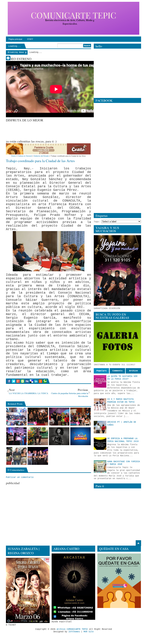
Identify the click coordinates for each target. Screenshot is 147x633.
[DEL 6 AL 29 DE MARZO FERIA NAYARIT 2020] (80, 436)
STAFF (30, 39)
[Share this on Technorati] (45, 381)
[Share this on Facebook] (9, 381)
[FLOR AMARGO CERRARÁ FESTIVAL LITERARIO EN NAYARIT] (59, 436)
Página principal (15, 39)
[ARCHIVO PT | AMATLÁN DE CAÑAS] (100, 427)
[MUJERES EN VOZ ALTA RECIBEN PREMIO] (38, 417)
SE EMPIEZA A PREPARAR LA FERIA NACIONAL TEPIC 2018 (123, 440)
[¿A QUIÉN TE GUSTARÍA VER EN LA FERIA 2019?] (100, 381)
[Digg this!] (27, 381)
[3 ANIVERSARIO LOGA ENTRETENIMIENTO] (16, 417)
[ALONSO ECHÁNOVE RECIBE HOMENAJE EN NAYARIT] (16, 436)
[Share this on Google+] (18, 381)
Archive (133, 371)
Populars (101, 371)
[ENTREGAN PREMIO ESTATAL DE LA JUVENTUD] (16, 456)
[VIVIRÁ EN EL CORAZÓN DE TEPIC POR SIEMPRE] (38, 436)
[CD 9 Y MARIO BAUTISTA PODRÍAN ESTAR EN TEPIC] (100, 404)
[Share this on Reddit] (40, 381)
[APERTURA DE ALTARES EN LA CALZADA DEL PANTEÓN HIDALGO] (38, 456)
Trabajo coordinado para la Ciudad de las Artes (40, 160)
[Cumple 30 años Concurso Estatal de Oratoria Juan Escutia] (80, 417)
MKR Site (89, 631)
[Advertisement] (71, 130)
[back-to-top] (138, 543)
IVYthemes (74, 631)
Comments (117, 371)
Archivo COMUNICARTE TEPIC (72, 629)
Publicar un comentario (20, 477)
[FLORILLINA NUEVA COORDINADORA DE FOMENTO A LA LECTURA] (59, 417)
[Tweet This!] (13, 381)
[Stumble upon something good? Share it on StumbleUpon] (22, 381)
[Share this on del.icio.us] (31, 381)
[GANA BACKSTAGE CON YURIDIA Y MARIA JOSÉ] (100, 466)
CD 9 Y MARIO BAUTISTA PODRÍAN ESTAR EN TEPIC (121, 400)
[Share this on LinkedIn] (36, 381)
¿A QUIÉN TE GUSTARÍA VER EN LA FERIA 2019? (122, 377)
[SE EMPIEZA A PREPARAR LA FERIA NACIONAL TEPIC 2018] (100, 443)
